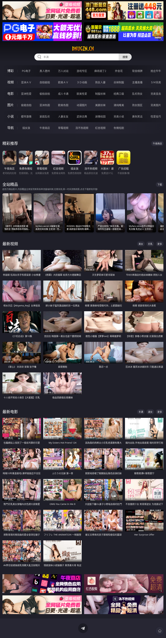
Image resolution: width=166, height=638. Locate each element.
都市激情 (26, 116)
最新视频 (10, 243)
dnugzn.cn (83, 48)
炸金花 (119, 71)
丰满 (141, 411)
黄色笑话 (137, 116)
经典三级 (119, 94)
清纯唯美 (119, 105)
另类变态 (156, 94)
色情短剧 (119, 128)
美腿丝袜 (100, 105)
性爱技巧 (156, 116)
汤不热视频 (81, 128)
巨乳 (150, 243)
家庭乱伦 (45, 116)
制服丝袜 (100, 94)
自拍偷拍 (45, 82)
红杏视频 (100, 128)
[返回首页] (160, 631)
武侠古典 (82, 116)
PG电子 (26, 71)
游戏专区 (82, 71)
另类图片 (156, 105)
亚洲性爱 (26, 94)
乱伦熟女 (137, 94)
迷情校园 (100, 116)
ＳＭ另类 (156, 82)
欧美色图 (63, 105)
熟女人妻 (100, 82)
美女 (141, 243)
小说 (10, 116)
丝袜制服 (119, 82)
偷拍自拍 (45, 94)
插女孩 (26, 128)
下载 (159, 184)
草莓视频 (63, 128)
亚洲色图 (45, 105)
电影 (10, 93)
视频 (10, 82)
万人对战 (63, 71)
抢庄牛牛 (156, 71)
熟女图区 (137, 105)
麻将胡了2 (100, 71)
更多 (159, 243)
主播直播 (137, 82)
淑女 (150, 411)
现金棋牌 (137, 71)
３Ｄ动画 (82, 82)
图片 (10, 105)
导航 (10, 128)
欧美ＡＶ (63, 82)
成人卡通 (63, 94)
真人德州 (45, 71)
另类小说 (119, 116)
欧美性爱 (82, 94)
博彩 (10, 71)
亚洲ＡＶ (26, 82)
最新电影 (10, 411)
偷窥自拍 (26, 105)
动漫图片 (82, 105)
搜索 (125, 57)
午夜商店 (45, 128)
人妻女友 (63, 116)
